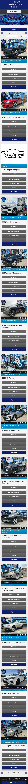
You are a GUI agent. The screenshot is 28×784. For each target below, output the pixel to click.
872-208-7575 (15, 4)
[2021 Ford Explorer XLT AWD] (14, 206)
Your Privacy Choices (21, 779)
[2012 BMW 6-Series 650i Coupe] (14, 101)
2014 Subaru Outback (13, 642)
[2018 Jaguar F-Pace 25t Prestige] (14, 258)
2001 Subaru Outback (13, 589)
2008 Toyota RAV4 (13, 746)
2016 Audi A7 (13, 65)
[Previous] (2, 33)
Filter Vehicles (14, 29)
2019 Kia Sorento (11, 430)
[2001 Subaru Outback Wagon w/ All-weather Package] (14, 574)
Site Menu (14, 11)
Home (8, 778)
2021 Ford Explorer (11, 222)
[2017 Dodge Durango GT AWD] (14, 153)
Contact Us (14, 778)
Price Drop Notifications (14, 74)
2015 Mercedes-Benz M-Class (13, 536)
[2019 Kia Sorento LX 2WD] (14, 414)
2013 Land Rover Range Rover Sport (13, 482)
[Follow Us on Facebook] (11, 7)
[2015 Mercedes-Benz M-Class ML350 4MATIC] (14, 519)
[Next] (26, 33)
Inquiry (14, 82)
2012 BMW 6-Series (13, 117)
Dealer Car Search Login (5, 779)
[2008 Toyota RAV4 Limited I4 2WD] (14, 729)
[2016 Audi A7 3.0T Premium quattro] (14, 49)
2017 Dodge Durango (12, 170)
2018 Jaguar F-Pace (13, 273)
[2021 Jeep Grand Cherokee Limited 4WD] (14, 309)
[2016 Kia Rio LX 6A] (14, 363)
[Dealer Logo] (14, 19)
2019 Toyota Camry (10, 693)
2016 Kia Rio (8, 378)
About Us (10, 778)
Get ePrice (14, 69)
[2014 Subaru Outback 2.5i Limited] (14, 626)
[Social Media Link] (14, 7)
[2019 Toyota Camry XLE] (14, 679)
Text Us (15, 86)
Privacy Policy (19, 778)
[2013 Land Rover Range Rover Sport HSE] (14, 467)
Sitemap (16, 779)
